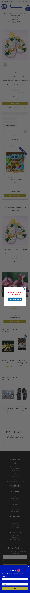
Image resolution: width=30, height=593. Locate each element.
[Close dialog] (24, 288)
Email (3, 582)
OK (15, 588)
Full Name (4, 576)
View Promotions (15, 299)
